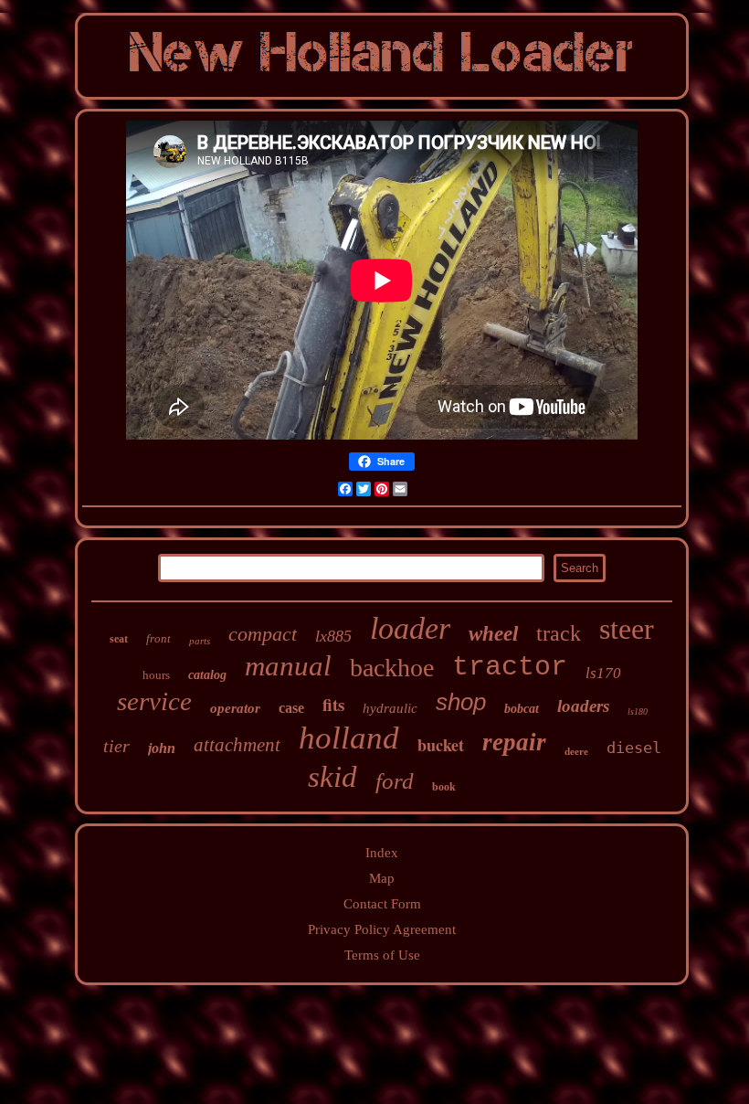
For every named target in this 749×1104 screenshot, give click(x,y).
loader (410, 628)
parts (199, 640)
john (161, 748)
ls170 (603, 673)
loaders (583, 706)
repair (514, 742)
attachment (237, 745)
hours (156, 675)
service (154, 701)
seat (119, 638)
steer (626, 628)
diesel (634, 747)
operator (235, 708)
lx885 (333, 636)
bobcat (521, 709)
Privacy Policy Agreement (382, 929)
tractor (509, 667)
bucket (440, 745)
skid (332, 776)
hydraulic (390, 708)
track (558, 633)
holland (349, 738)
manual (288, 666)
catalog (207, 675)
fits (333, 704)
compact (262, 633)
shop (461, 702)
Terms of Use (382, 955)
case (291, 708)
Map (382, 878)
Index (381, 852)
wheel (493, 633)
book (444, 786)
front (158, 638)
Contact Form (382, 904)
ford (394, 781)
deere (576, 751)
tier (116, 746)
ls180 (638, 711)
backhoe (392, 667)
